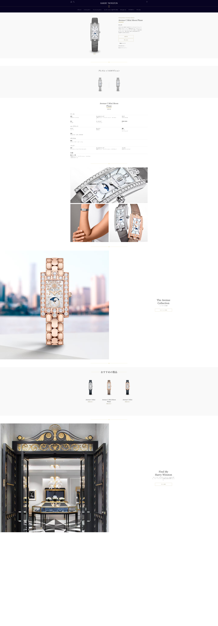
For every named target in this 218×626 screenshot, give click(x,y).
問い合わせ (126, 39)
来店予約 (126, 36)
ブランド (79, 9)
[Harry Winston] (109, 3)
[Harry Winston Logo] (109, 6)
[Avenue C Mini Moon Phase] (100, 85)
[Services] (71, 2)
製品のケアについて (122, 47)
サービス (139, 9)
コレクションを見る (163, 310)
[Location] (147, 1)
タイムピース (123, 9)
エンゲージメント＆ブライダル (111, 9)
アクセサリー (131, 9)
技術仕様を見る (121, 45)
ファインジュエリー (97, 9)
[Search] (74, 2)
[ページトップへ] (216, 624)
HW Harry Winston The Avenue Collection (126, 17)
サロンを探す (163, 484)
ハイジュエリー (87, 9)
